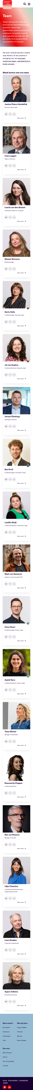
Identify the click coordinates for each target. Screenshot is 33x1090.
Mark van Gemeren (13, 574)
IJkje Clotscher (11, 886)
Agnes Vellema (11, 991)
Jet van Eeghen (11, 364)
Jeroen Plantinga (12, 416)
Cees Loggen (10, 155)
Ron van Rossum (12, 834)
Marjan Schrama (12, 259)
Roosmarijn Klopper (13, 783)
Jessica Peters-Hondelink (16, 104)
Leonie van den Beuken (15, 207)
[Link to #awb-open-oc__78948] (29, 4)
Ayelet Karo (10, 679)
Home (5, 1080)
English (5, 1083)
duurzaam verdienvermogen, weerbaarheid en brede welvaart (16, 61)
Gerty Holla (10, 311)
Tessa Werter (10, 731)
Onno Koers (10, 627)
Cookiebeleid (23, 1080)
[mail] (10, 114)
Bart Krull (9, 469)
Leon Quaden (11, 940)
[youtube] (5, 1087)
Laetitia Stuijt (10, 522)
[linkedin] (6, 114)
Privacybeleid (13, 1080)
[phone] (14, 114)
